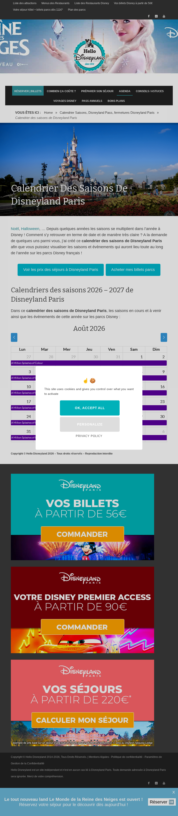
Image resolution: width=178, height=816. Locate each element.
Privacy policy (89, 436)
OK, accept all (90, 408)
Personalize (90, 424)
